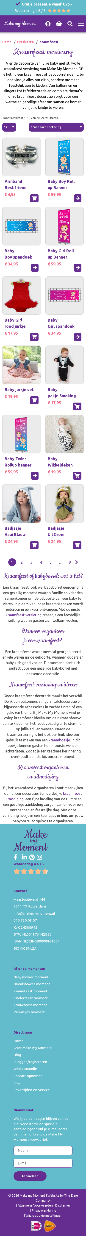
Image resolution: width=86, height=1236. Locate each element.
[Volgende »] (77, 562)
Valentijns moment (29, 1012)
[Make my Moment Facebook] (15, 857)
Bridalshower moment (32, 984)
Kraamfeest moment (30, 991)
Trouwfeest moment (30, 1005)
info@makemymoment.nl (34, 913)
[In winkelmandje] (34, 198)
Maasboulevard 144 (29, 899)
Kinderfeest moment (31, 998)
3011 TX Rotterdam (30, 906)
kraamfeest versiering (24, 615)
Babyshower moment (31, 977)
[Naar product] (77, 198)
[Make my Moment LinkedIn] (24, 857)
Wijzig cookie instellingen (43, 1215)
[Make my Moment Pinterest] (32, 857)
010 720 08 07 (25, 920)
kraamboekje (59, 740)
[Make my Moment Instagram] (39, 857)
